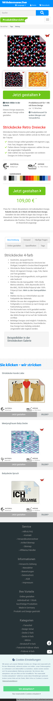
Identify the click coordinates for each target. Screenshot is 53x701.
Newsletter (28, 568)
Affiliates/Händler (28, 550)
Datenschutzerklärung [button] (10, 681)
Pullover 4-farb (27, 651)
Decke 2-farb (28, 633)
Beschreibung (13, 240)
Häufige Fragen (41, 240)
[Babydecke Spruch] (26, 491)
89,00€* (45, 414)
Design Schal (28, 629)
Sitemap (28, 546)
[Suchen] (42, 13)
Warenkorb (45, 5)
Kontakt (28, 535)
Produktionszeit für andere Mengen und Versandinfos (38, 115)
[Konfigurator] (14, 20)
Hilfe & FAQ (28, 531)
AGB (28, 579)
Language (21, 5)
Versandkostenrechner (27, 539)
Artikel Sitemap (28, 542)
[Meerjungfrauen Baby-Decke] (26, 441)
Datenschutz (28, 575)
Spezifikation (30, 246)
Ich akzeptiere (26, 689)
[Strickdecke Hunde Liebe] (26, 391)
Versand (26, 240)
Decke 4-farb (28, 636)
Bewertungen (28, 571)
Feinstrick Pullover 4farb (28, 647)
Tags (43, 246)
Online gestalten (14, 246)
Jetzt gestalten (25, 95)
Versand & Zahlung (28, 564)
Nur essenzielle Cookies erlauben (26, 694)
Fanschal (28, 625)
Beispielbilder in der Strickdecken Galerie (19, 339)
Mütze (28, 640)
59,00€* (45, 464)
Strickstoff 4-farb (28, 644)
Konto (34, 5)
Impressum (28, 582)
